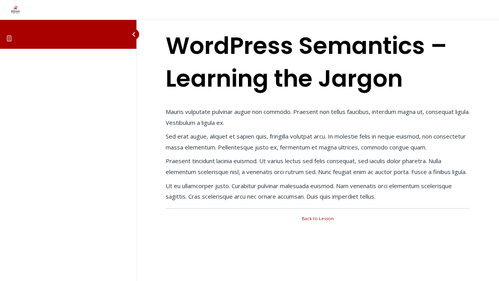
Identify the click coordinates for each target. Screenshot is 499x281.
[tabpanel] (318, 154)
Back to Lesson (318, 218)
